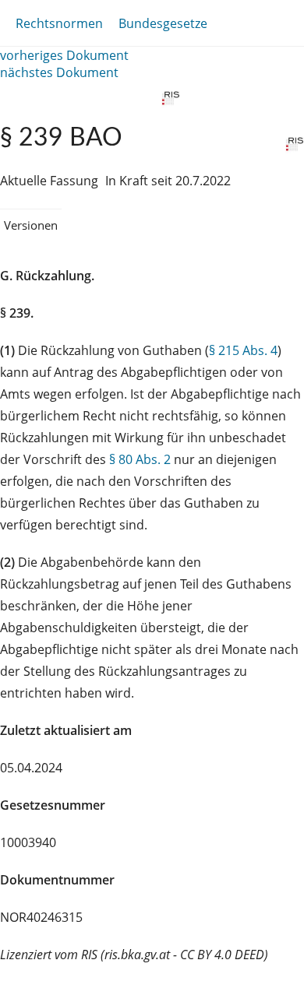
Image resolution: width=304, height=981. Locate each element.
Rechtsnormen (59, 23)
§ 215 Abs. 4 (243, 350)
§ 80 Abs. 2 (140, 459)
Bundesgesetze (162, 23)
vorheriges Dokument (64, 55)
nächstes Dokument (59, 72)
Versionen (31, 225)
